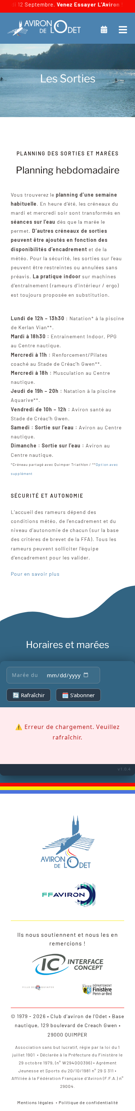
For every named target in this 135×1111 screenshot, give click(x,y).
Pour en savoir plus (35, 574)
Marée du (25, 675)
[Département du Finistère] (97, 985)
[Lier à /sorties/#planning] (104, 29)
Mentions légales (35, 1102)
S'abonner (78, 695)
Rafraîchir (29, 695)
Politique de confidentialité (88, 1102)
